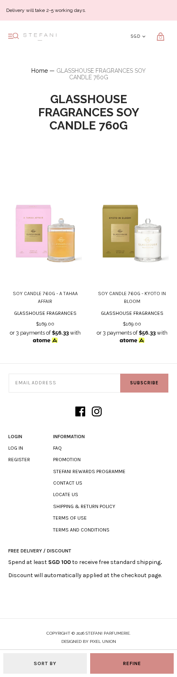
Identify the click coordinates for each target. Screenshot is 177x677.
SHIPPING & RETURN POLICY (84, 506)
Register (19, 459)
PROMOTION (67, 459)
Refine (132, 663)
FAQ (57, 448)
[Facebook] (80, 412)
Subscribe (144, 383)
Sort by (45, 663)
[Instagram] (97, 412)
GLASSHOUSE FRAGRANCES (45, 313)
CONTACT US (67, 483)
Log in (15, 448)
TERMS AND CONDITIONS (81, 530)
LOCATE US (65, 494)
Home (39, 70)
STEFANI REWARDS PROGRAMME (89, 471)
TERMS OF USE (70, 518)
